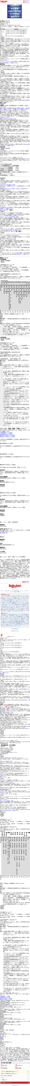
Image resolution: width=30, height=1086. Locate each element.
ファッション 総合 (4, 595)
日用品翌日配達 (11, 609)
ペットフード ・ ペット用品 (12, 605)
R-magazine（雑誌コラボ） (10, 607)
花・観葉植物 (23, 604)
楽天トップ (3, 590)
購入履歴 (19, 1068)
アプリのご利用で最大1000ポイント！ (9, 1071)
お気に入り (20, 1065)
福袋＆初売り (3, 610)
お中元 (25, 610)
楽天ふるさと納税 (4, 609)
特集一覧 (7, 590)
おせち (17, 611)
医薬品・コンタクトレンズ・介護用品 (9, 598)
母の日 (19, 610)
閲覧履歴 (5, 1068)
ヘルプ (2, 1077)
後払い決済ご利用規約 (6, 108)
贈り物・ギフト (19, 607)
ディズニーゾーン (15, 608)
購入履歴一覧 (3, 532)
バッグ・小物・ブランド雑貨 (9, 596)
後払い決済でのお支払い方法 (8, 119)
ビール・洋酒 (3, 600)
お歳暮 (9, 611)
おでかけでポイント (16, 618)
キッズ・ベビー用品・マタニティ (15, 597)
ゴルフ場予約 (3, 615)
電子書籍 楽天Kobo (25, 614)
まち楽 (27, 608)
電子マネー (12, 620)
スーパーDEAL (25, 590)
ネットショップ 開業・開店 (21, 606)
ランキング (21, 611)
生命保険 (13, 622)
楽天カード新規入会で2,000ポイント (9, 1073)
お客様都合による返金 (6, 432)
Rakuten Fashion (24, 618)
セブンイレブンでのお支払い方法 (9, 216)
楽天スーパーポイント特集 (15, 617)
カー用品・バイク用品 (6, 599)
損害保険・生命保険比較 (6, 622)
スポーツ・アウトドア (22, 605)
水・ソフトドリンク (24, 599)
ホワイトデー (14, 610)
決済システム (17, 620)
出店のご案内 (17, 591)
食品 (12, 599)
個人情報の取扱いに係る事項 (18, 705)
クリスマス (13, 611)
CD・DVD (6, 602)
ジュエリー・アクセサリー (20, 596)
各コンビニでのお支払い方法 (8, 239)
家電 (3, 602)
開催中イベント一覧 (25, 609)
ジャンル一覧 (12, 590)
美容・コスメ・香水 (21, 598)
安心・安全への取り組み (6, 1075)
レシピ (8, 615)
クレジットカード (6, 620)
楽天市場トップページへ (6, 1082)
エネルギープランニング (5, 621)
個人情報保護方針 (15, 628)
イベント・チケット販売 (22, 615)
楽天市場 (2, 614)
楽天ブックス (8, 606)
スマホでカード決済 (24, 620)
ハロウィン (5, 611)
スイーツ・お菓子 (16, 599)
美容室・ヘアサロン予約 (10, 616)
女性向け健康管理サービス (20, 616)
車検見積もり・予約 (13, 615)
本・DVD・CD (18, 614)
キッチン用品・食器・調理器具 (14, 604)
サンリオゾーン (22, 608)
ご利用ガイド (4, 1079)
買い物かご (5, 1065)
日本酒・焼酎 (9, 600)
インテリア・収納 (10, 603)
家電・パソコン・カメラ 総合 (13, 595)
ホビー (24, 602)
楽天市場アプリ (18, 590)
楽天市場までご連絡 (8, 62)
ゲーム (16, 602)
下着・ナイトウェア (4, 597)
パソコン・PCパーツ (19, 600)
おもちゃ (20, 602)
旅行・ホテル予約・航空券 (10, 614)
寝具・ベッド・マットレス (20, 603)
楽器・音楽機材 (12, 602)
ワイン (13, 600)
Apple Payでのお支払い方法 (7, 184)
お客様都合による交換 (6, 434)
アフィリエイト (8, 619)
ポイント (13, 606)
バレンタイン (9, 610)
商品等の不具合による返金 (7, 435)
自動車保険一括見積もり (20, 622)
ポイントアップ (8, 608)
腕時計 (27, 596)
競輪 (4, 619)
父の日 (22, 610)
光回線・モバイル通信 (13, 601)
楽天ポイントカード (8, 618)
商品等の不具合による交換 (7, 436)
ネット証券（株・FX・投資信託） (18, 619)
